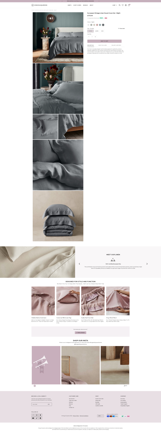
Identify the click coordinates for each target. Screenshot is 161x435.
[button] (41, 365)
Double (90, 30)
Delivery (71, 402)
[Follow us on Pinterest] (40, 415)
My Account (71, 398)
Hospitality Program (125, 405)
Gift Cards (97, 404)
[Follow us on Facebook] (33, 415)
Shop (97, 396)
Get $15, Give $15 (99, 405)
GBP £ (99, 415)
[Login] (126, 5)
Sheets (69, 5)
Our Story (122, 398)
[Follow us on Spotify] (40, 418)
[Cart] (129, 5)
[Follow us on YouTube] (33, 418)
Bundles (85, 5)
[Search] (119, 5)
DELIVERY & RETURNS (116, 45)
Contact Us (71, 407)
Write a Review (81, 333)
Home (32, 10)
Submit (48, 404)
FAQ (70, 405)
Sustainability (123, 402)
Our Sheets (123, 400)
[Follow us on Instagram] (36, 415)
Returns (71, 404)
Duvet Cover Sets (99, 398)
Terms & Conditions (84, 415)
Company (123, 396)
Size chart (122, 28)
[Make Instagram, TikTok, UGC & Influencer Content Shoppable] (125, 386)
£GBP (114, 5)
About (91, 5)
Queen (96, 30)
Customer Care (73, 396)
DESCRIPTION (90, 45)
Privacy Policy (76, 415)
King (102, 30)
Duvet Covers (77, 5)
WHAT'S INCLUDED (102, 45)
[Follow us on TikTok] (36, 418)
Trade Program (123, 404)
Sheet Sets (97, 400)
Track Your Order (73, 400)
